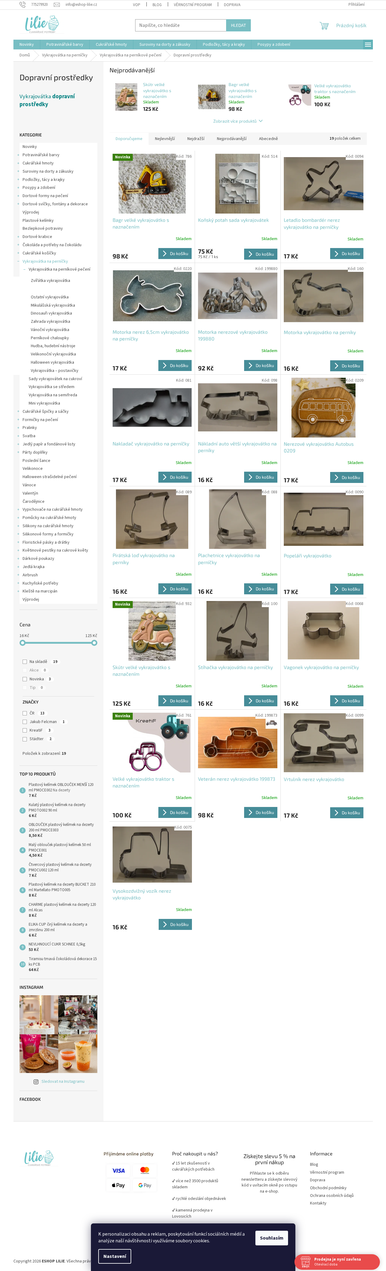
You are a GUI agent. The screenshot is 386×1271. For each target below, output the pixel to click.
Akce (38, 670)
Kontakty (318, 1203)
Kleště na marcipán (40, 591)
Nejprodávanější (232, 139)
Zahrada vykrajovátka (50, 322)
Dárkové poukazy (38, 559)
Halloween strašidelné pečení (50, 477)
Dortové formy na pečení (45, 196)
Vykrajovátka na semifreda (53, 395)
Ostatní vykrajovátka (50, 297)
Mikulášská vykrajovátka (53, 305)
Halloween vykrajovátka (52, 362)
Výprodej (31, 212)
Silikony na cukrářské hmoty (48, 526)
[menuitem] (26, 44)
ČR (37, 713)
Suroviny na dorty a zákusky (48, 171)
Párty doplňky (35, 452)
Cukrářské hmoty (38, 163)
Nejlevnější (165, 139)
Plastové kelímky (38, 221)
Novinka (40, 679)
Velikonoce (33, 469)
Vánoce (29, 485)
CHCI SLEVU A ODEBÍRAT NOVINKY (44, 1235)
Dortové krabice (37, 237)
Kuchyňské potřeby (40, 583)
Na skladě (43, 662)
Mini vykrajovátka (44, 403)
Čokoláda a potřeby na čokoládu (52, 245)
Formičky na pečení (40, 420)
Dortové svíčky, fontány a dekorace (55, 204)
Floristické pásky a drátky (46, 542)
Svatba (29, 436)
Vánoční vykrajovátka (50, 330)
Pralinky (30, 428)
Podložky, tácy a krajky (44, 180)
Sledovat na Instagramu (63, 1081)
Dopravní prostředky (50, 289)
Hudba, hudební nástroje (53, 346)
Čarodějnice (34, 502)
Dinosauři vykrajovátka (51, 313)
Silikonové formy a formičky (48, 534)
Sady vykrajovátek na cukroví (55, 379)
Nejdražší (195, 139)
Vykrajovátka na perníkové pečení (59, 269)
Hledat (238, 25)
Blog (157, 5)
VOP (136, 5)
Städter (41, 739)
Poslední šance (36, 461)
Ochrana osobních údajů (332, 1196)
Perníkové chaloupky (50, 338)
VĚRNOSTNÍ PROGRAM (193, 5)
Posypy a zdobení (39, 188)
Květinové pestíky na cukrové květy (55, 550)
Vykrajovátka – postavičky (54, 371)
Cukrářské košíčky (39, 253)
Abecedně (268, 139)
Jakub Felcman (47, 722)
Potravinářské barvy (41, 155)
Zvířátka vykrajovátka (50, 281)
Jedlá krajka (34, 567)
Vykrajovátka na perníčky (45, 261)
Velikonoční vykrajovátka (53, 354)
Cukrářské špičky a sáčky (46, 412)
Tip (36, 688)
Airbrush (30, 575)
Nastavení (114, 1256)
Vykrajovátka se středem (51, 387)
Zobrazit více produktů (235, 121)
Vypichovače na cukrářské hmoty (53, 509)
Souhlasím (271, 1238)
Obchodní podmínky (328, 1188)
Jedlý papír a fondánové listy (49, 444)
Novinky (30, 147)
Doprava (232, 5)
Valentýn (30, 493)
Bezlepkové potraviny (43, 228)
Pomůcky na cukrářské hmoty (49, 518)
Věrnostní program (327, 1173)
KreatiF (40, 730)
